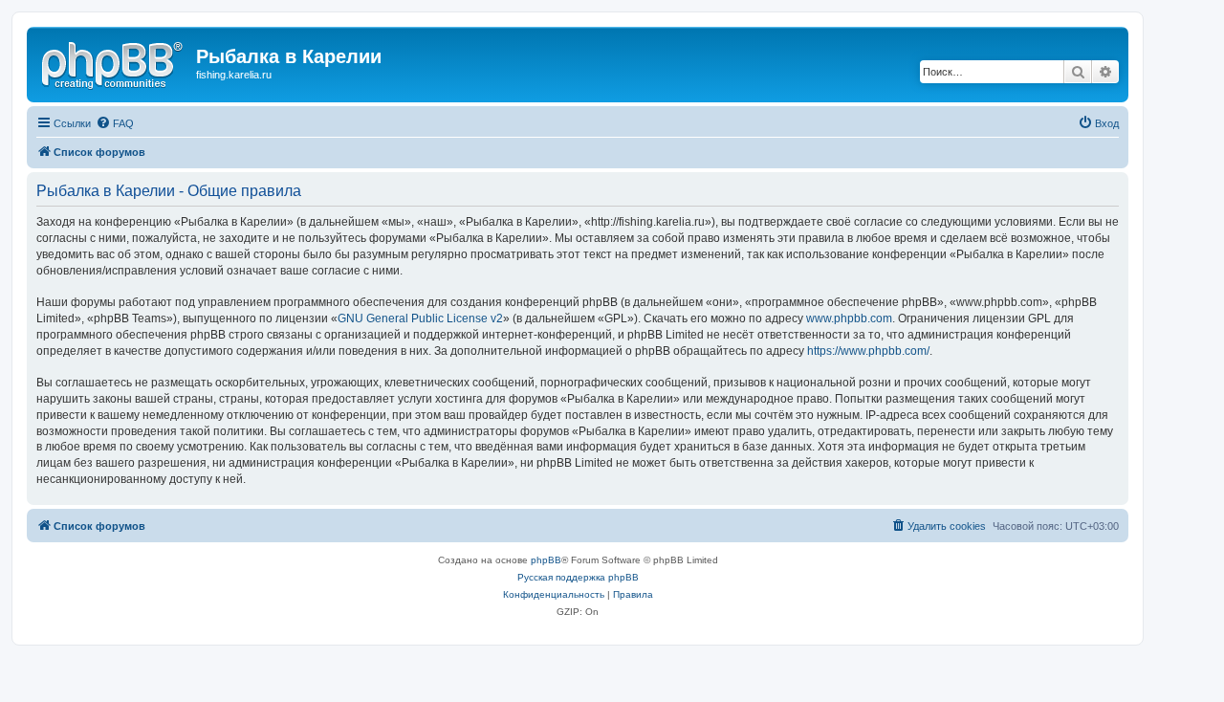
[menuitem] (115, 123)
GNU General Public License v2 (420, 318)
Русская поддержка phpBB (578, 577)
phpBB (546, 560)
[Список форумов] (114, 62)
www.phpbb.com (849, 318)
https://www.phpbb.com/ (868, 351)
